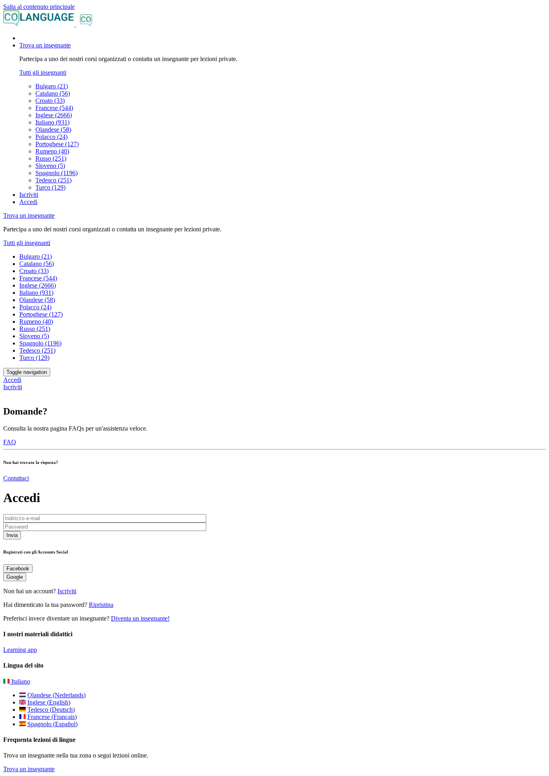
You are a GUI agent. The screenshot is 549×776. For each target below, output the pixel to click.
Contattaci (16, 478)
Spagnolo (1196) (56, 172)
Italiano (20, 681)
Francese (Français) (52, 716)
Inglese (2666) (53, 115)
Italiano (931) (52, 122)
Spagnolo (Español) (52, 724)
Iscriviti (28, 194)
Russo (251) (50, 158)
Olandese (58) (53, 129)
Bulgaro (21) (51, 86)
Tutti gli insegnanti (42, 72)
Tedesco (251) (53, 180)
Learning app (20, 649)
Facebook (17, 569)
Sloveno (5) (50, 165)
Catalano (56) (52, 93)
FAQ (9, 442)
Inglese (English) (48, 702)
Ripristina (101, 604)
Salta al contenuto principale (39, 6)
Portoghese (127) (57, 144)
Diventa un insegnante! (140, 618)
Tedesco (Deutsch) (51, 709)
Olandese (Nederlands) (56, 695)
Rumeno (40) (52, 151)
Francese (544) (54, 107)
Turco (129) (50, 187)
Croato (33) (50, 100)
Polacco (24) (51, 136)
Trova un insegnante (29, 769)
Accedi (28, 201)
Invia (12, 535)
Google (14, 577)
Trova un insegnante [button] (45, 45)
